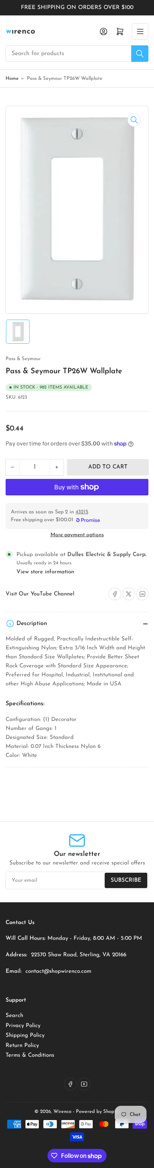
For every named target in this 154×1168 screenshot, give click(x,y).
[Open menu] (140, 31)
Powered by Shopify (98, 1111)
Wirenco (62, 1111)
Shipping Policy (25, 1035)
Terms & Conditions (30, 1055)
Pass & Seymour (23, 358)
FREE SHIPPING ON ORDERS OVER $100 (77, 7)
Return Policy (22, 1045)
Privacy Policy (23, 1026)
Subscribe (126, 880)
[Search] (140, 53)
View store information (45, 572)
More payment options (77, 535)
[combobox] (77, 53)
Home (12, 78)
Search (14, 1015)
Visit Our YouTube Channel (40, 594)
